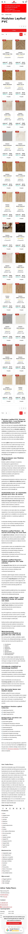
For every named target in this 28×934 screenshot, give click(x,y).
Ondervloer (4, 823)
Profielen (4, 829)
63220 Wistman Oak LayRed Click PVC (7, 389)
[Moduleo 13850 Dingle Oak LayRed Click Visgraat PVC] (7, 45)
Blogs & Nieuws (5, 871)
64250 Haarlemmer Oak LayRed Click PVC (20, 389)
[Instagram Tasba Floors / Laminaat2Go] (10, 808)
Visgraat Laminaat (6, 837)
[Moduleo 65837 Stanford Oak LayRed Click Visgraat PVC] (20, 45)
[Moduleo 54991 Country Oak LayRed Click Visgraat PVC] (20, 228)
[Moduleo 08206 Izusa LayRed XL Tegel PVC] (7, 258)
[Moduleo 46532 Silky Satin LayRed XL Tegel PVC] (20, 106)
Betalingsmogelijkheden (7, 859)
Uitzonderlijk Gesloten (7, 873)
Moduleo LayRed (8, 14)
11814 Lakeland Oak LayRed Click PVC (7, 176)
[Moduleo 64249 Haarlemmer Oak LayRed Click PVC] (7, 197)
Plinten (3, 827)
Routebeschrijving (4, 894)
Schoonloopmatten (6, 833)
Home (3, 14)
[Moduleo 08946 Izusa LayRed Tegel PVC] (7, 319)
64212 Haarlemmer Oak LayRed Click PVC (7, 298)
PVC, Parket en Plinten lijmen (8, 831)
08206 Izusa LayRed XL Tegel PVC (7, 267)
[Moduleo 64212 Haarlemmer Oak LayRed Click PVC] (7, 288)
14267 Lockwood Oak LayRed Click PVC (20, 176)
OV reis (5, 896)
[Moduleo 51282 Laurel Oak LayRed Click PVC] (20, 75)
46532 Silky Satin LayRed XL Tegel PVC (20, 115)
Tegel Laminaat (5, 845)
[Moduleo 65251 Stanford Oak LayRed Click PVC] (20, 197)
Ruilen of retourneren (7, 869)
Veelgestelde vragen (6, 853)
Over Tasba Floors (6, 855)
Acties (3, 813)
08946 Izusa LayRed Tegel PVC (7, 328)
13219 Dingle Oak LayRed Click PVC (7, 358)
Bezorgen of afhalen (7, 861)
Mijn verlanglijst (5, 883)
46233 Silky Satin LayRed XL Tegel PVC (7, 115)
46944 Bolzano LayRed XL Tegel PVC (7, 145)
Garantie (4, 865)
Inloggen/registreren (6, 879)
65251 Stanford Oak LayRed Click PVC (20, 206)
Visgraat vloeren (6, 815)
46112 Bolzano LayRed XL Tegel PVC (20, 328)
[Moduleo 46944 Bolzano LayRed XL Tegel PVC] (7, 136)
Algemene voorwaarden (7, 857)
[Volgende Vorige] (25, 26)
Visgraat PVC (5, 839)
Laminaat (4, 819)
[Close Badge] (22, 928)
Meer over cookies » (16, 927)
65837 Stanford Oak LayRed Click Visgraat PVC (20, 54)
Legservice (4, 835)
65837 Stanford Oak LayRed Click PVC (20, 298)
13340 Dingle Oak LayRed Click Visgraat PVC (7, 237)
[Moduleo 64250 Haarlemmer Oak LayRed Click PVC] (20, 380)
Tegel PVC (4, 847)
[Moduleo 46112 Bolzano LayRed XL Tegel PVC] (20, 319)
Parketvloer (4, 821)
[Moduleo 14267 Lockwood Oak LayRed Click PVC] (20, 167)
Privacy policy (5, 867)
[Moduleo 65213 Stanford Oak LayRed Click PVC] (20, 349)
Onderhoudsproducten (7, 825)
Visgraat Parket (5, 843)
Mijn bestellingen (6, 881)
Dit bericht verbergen (14, 923)
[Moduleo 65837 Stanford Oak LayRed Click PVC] (20, 288)
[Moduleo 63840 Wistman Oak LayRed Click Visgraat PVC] (7, 75)
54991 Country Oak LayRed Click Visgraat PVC (20, 237)
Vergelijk (8, 66)
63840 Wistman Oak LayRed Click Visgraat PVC (7, 84)
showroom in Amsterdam (13, 749)
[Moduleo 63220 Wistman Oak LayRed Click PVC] (7, 380)
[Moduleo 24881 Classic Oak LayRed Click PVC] (20, 258)
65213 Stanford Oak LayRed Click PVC (20, 358)
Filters (14, 30)
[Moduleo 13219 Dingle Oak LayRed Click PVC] (7, 349)
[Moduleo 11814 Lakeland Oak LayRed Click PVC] (7, 167)
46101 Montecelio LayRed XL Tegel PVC (20, 145)
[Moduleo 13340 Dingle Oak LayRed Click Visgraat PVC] (7, 228)
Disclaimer (4, 863)
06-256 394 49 (5, 905)
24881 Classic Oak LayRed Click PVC (20, 267)
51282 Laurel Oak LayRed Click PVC (20, 84)
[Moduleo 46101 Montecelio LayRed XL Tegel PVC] (20, 136)
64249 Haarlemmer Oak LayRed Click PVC (7, 206)
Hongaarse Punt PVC (7, 841)
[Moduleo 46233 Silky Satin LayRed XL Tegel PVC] (7, 106)
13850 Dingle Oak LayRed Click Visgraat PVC (7, 54)
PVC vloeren (5, 817)
